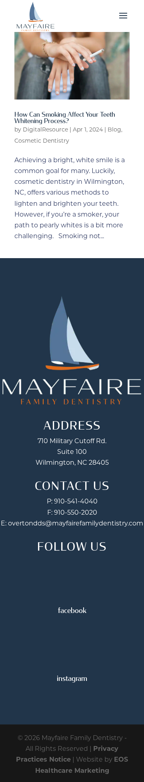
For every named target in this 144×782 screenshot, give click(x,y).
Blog (114, 129)
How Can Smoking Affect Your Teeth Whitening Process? (64, 118)
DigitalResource (45, 129)
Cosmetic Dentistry (41, 140)
